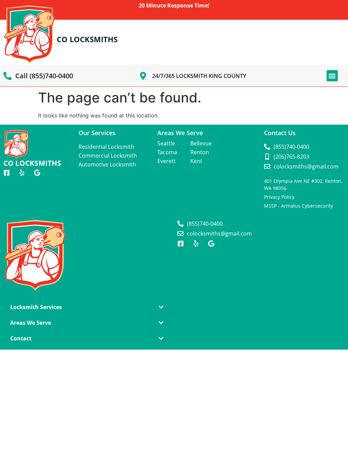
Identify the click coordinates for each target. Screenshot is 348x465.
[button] (332, 75)
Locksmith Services (36, 307)
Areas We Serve (30, 322)
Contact (21, 338)
